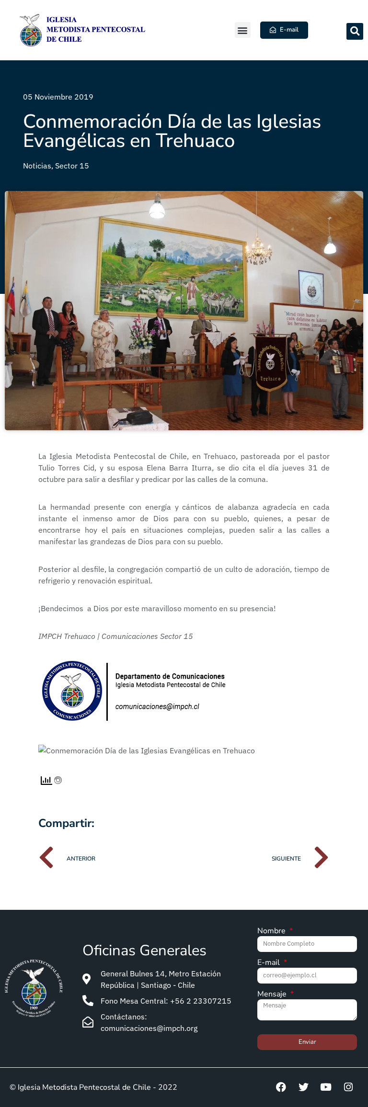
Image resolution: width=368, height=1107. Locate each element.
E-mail (269, 963)
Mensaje (272, 994)
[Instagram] (348, 1087)
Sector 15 (72, 165)
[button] (243, 30)
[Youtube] (326, 1087)
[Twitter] (303, 1087)
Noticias (37, 165)
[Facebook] (281, 1087)
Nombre (272, 931)
